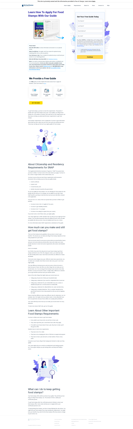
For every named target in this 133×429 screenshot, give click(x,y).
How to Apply (67, 5)
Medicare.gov (47, 66)
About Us (86, 5)
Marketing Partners (53, 59)
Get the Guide (36, 103)
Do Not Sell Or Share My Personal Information (95, 422)
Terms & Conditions (58, 419)
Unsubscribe (56, 423)
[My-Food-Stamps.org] (34, 419)
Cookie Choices (57, 425)
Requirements (77, 5)
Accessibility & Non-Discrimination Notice (79, 419)
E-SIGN (72, 423)
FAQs (108, 5)
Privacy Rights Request (93, 419)
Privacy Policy (57, 421)
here (93, 1)
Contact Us (101, 5)
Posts (93, 5)
